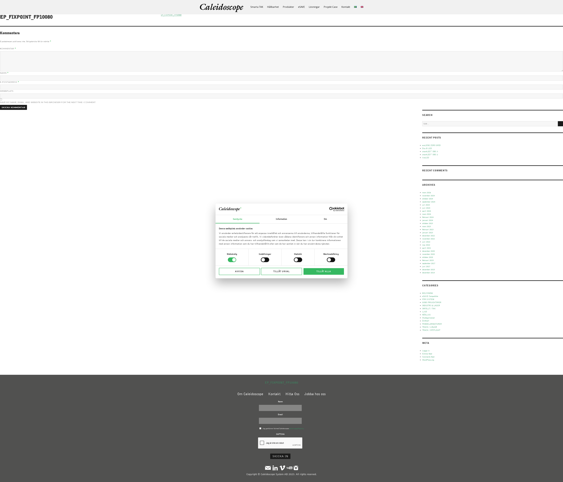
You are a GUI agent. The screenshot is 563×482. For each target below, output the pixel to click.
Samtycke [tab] (237, 219)
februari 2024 (428, 217)
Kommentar (8, 48)
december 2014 (428, 273)
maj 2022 (426, 245)
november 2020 (428, 254)
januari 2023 (427, 232)
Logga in (426, 351)
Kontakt (345, 7)
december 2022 (428, 236)
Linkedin (275, 468)
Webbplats (6, 91)
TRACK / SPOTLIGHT (431, 330)
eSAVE (301, 7)
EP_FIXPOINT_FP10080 (281, 382)
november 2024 (428, 196)
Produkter (288, 7)
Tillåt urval (281, 271)
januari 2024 (427, 220)
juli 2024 (426, 205)
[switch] (265, 259)
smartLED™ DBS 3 (430, 151)
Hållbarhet (273, 7)
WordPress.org (428, 360)
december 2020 (428, 251)
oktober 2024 (427, 199)
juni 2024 (426, 208)
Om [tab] (325, 219)
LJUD (424, 312)
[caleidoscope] (222, 8)
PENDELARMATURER (432, 324)
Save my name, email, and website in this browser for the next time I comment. (48, 102)
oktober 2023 (427, 223)
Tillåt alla (323, 271)
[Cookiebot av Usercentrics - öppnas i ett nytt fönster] (331, 209)
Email (280, 414)
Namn (4, 73)
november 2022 (428, 239)
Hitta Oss (292, 394)
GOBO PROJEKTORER (431, 302)
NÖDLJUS (426, 315)
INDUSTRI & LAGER (431, 305)
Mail (268, 468)
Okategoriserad (428, 318)
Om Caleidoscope (250, 394)
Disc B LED (427, 148)
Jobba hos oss (315, 394)
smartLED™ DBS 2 (430, 154)
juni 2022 (426, 242)
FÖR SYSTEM (428, 299)
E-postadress (9, 82)
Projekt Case (331, 7)
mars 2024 (426, 214)
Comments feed (428, 357)
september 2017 (428, 263)
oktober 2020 (427, 257)
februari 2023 (428, 229)
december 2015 (428, 269)
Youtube (289, 468)
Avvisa (239, 271)
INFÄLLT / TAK (429, 308)
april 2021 (426, 248)
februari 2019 (428, 260)
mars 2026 (426, 192)
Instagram (296, 468)
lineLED (425, 158)
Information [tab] (281, 219)
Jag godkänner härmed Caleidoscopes (283, 428)
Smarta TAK (256, 7)
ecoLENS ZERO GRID (431, 145)
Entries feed (427, 354)
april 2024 (426, 211)
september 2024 (428, 202)
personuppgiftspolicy (296, 428)
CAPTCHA (280, 434)
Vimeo (282, 468)
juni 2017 (426, 266)
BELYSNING (427, 293)
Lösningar (314, 7)
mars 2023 (426, 226)
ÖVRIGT (425, 321)
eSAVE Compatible (430, 296)
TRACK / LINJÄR (429, 327)
